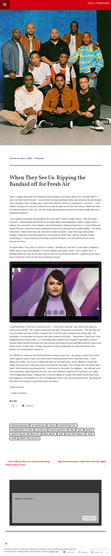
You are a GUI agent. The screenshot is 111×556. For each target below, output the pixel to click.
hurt (80, 430)
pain (61, 434)
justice (89, 430)
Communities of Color (21, 430)
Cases (52, 425)
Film (72, 430)
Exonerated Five (58, 430)
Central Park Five (67, 425)
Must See (35, 434)
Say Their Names (75, 434)
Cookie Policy (53, 551)
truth (13, 438)
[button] (49, 312)
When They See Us (29, 438)
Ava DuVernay (38, 425)
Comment (89, 518)
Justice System (18, 434)
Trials (90, 434)
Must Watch (49, 434)
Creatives (41, 430)
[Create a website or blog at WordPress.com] (6, 544)
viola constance (99, 3)
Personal (39, 158)
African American (19, 425)
